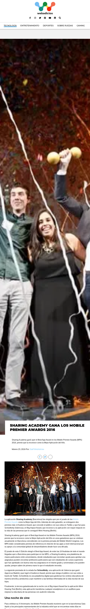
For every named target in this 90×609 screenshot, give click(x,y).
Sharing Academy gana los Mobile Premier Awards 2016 (47, 427)
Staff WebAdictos (37, 449)
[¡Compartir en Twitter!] (45, 457)
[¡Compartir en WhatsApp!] (50, 457)
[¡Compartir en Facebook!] (40, 457)
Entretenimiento (29, 26)
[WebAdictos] (45, 8)
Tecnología (10, 26)
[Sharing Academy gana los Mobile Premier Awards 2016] (45, 237)
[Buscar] (59, 17)
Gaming (81, 26)
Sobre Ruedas (65, 26)
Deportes (48, 26)
